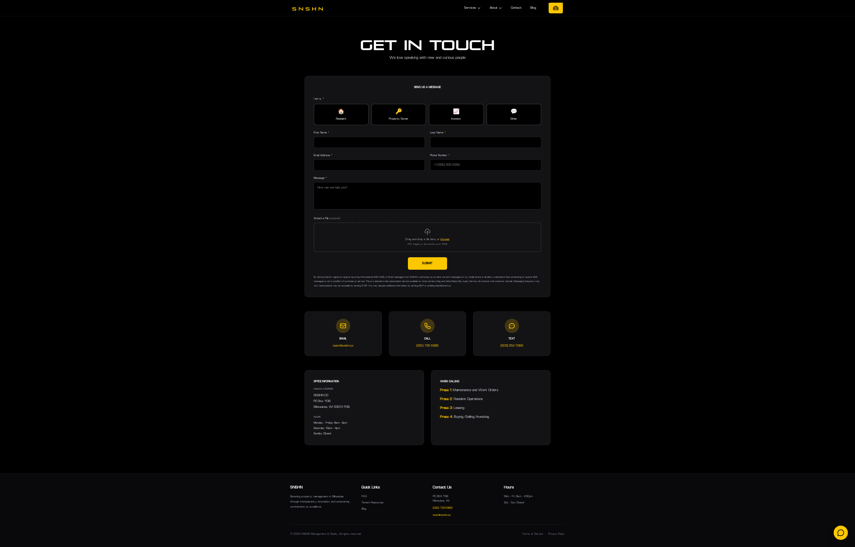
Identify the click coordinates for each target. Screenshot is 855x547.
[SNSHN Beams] (556, 8)
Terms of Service (532, 534)
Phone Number (440, 155)
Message (320, 178)
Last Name (438, 132)
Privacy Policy (556, 534)
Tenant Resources (373, 502)
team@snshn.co (343, 345)
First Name (321, 132)
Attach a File (327, 218)
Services (470, 7)
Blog (533, 7)
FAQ (364, 496)
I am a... (319, 99)
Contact (516, 7)
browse (445, 239)
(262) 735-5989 (427, 345)
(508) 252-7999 (512, 345)
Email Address (323, 155)
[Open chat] (841, 533)
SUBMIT (427, 263)
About (494, 7)
